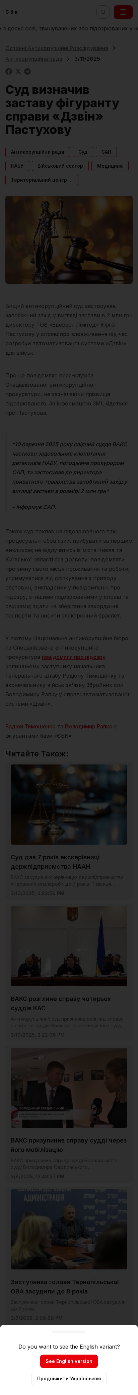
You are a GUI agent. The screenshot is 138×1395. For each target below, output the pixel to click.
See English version (69, 1361)
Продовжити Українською (69, 1378)
